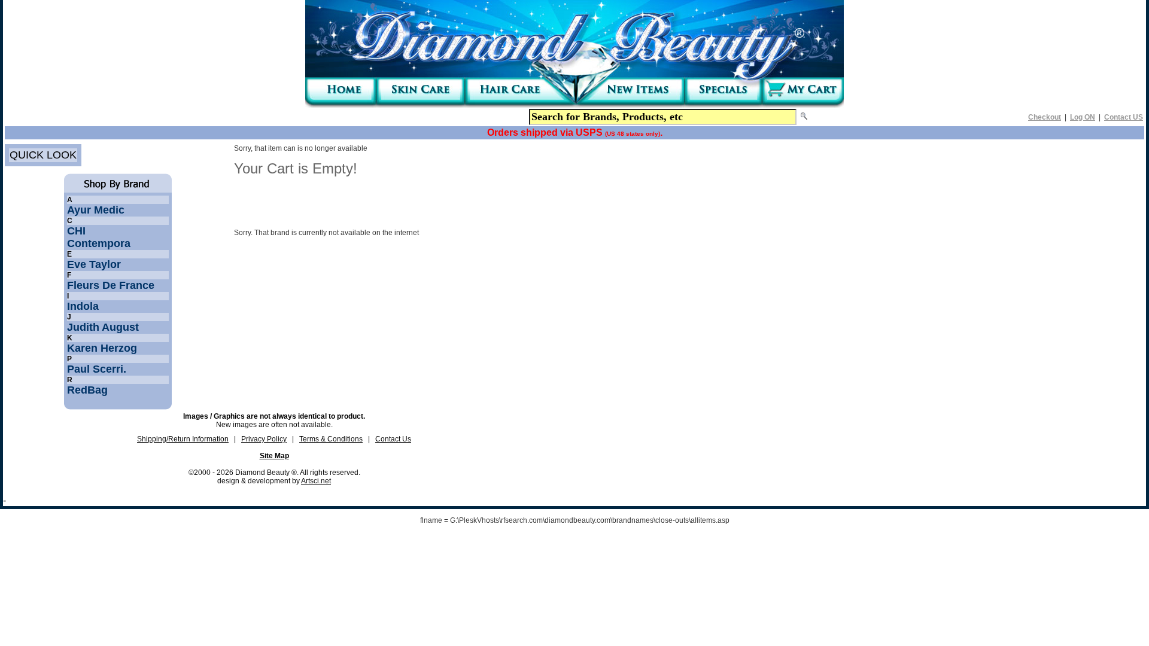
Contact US (1123, 117)
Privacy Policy (264, 439)
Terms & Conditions (331, 439)
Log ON (1082, 117)
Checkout (1044, 117)
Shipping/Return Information (183, 439)
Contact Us (393, 439)
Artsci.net (316, 481)
